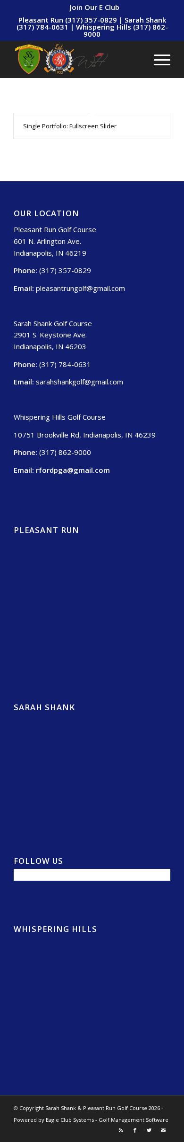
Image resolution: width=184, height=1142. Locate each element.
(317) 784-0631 (65, 364)
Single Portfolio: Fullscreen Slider (70, 126)
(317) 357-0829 (65, 270)
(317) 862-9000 (65, 452)
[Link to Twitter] (149, 1130)
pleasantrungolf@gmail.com (80, 288)
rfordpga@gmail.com (73, 470)
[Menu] (157, 59)
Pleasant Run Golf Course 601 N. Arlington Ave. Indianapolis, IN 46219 (55, 241)
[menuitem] (94, 7)
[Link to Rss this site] (121, 1130)
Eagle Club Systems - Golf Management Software (107, 1119)
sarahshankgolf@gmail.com (79, 381)
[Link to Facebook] (135, 1130)
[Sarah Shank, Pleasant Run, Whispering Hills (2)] (76, 59)
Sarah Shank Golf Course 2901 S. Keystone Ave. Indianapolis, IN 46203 (53, 335)
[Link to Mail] (163, 1130)
